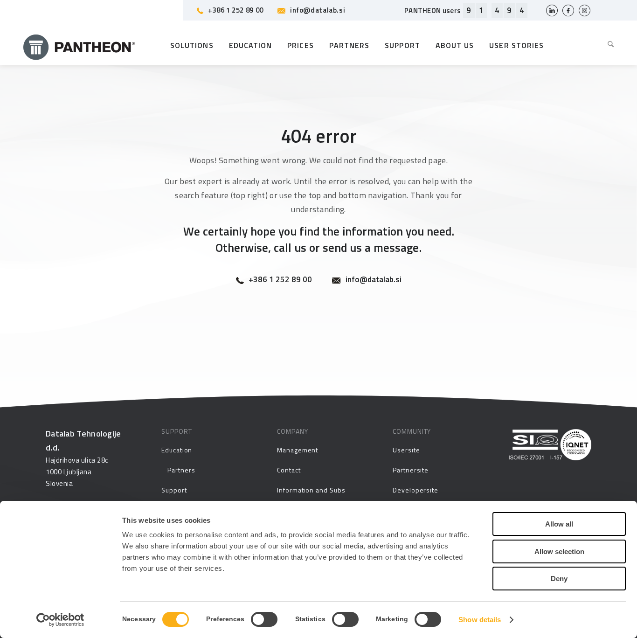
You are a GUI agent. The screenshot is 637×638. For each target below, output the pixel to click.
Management (297, 450)
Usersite (406, 450)
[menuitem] (607, 45)
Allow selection (559, 551)
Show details (479, 620)
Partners (181, 470)
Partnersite (411, 470)
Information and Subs (311, 490)
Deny (559, 579)
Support (174, 490)
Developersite (415, 490)
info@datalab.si (317, 10)
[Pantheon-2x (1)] (79, 45)
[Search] (607, 45)
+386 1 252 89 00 (235, 10)
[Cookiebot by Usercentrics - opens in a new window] (60, 620)
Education (176, 450)
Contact (289, 470)
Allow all (559, 524)
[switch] (264, 619)
